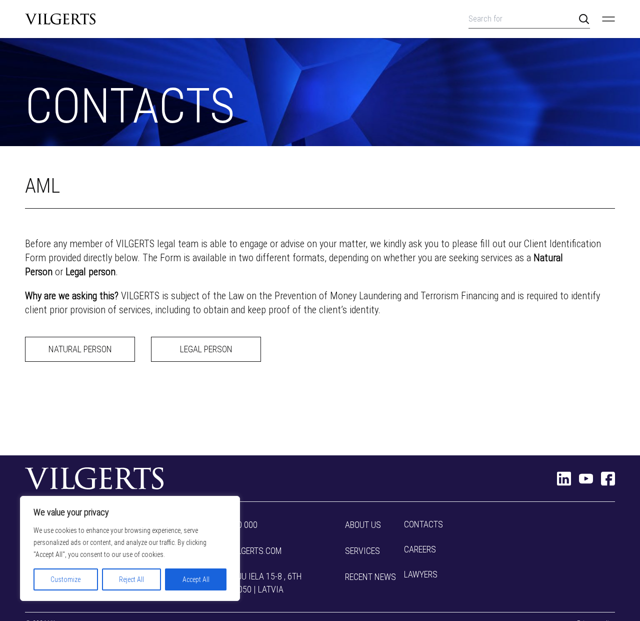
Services (362, 550)
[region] (130, 548)
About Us (363, 524)
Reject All (131, 579)
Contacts (423, 524)
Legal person (206, 349)
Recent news (370, 576)
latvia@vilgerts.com (240, 550)
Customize (65, 579)
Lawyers (421, 574)
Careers (420, 549)
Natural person (80, 349)
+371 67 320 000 (228, 524)
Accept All (196, 579)
